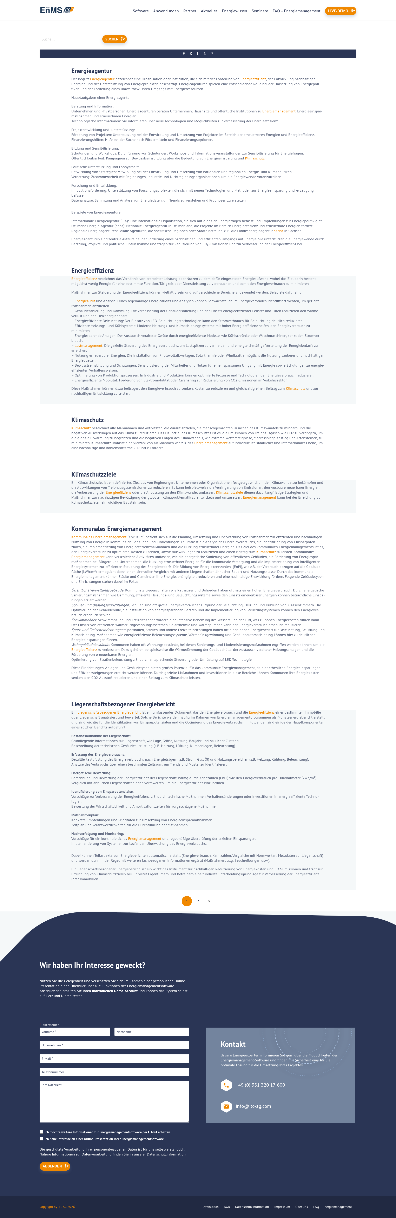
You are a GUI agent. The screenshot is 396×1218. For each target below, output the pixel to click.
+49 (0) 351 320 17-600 (260, 1085)
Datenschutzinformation (166, 1154)
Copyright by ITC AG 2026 (57, 1207)
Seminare (260, 10)
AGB (227, 1207)
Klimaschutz (255, 158)
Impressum (282, 1207)
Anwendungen (166, 10)
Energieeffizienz (84, 649)
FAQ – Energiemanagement (297, 10)
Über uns (301, 1207)
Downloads (211, 1207)
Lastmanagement (88, 345)
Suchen (112, 39)
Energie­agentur (102, 79)
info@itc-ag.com (253, 1106)
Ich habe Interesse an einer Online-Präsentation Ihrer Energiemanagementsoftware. (105, 1139)
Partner (189, 10)
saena (279, 230)
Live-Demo (338, 10)
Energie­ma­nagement (210, 442)
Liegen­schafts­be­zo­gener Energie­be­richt (109, 712)
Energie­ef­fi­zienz (253, 79)
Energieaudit (85, 301)
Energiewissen (234, 10)
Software (141, 10)
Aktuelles (209, 10)
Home (45, 26)
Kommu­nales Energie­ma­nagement (98, 537)
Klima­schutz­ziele (229, 492)
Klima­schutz (295, 388)
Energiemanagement (279, 111)
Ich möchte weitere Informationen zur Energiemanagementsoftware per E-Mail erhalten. (108, 1132)
